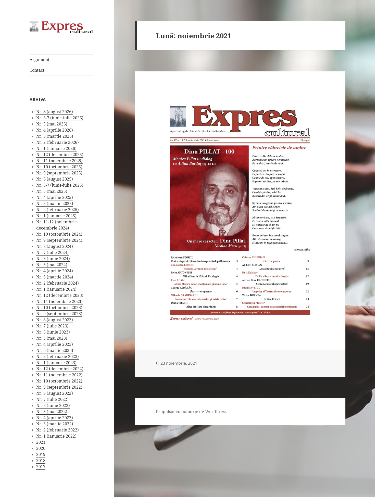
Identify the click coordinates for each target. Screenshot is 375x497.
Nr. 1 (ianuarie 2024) (56, 289)
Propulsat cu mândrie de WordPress (191, 411)
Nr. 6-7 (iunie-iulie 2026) (59, 118)
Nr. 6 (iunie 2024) (53, 258)
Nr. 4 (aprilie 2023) (54, 344)
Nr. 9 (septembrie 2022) (59, 387)
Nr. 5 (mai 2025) (51, 191)
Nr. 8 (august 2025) (54, 179)
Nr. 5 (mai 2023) (51, 338)
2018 (40, 460)
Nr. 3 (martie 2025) (54, 203)
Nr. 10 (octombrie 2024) (59, 234)
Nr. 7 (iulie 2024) (52, 252)
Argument (39, 59)
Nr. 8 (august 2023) (54, 320)
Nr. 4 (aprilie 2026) (54, 130)
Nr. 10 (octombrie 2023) (59, 307)
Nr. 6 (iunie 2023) (53, 332)
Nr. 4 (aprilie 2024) (54, 271)
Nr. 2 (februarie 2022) (57, 430)
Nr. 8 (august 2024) (54, 246)
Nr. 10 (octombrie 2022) (59, 381)
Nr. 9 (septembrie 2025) (59, 173)
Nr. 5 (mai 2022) (51, 411)
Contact (37, 70)
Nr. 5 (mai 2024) (51, 264)
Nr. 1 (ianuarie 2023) (56, 362)
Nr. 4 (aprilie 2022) (54, 417)
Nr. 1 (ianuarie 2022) (56, 436)
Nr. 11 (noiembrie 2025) (59, 160)
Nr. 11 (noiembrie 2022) (59, 375)
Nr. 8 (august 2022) (54, 393)
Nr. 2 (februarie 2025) (57, 209)
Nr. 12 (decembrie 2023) (59, 295)
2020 (40, 448)
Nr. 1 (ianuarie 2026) (56, 148)
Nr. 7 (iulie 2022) (52, 399)
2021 (40, 442)
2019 (40, 454)
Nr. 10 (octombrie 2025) (59, 167)
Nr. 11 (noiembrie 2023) (59, 301)
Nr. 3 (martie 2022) (54, 424)
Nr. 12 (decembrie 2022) (59, 369)
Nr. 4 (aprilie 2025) (54, 197)
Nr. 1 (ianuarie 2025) (56, 216)
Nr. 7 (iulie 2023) (52, 326)
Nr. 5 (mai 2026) (51, 124)
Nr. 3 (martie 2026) (54, 136)
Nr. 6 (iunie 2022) (53, 405)
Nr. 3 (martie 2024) (54, 277)
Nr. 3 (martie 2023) (54, 350)
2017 (40, 466)
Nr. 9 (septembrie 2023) (59, 313)
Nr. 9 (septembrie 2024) (59, 240)
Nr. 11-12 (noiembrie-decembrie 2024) (57, 225)
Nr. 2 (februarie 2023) (57, 356)
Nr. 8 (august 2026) (54, 111)
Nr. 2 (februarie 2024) (57, 283)
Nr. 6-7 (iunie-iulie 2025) (59, 185)
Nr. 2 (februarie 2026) (57, 142)
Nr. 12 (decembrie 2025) (59, 154)
